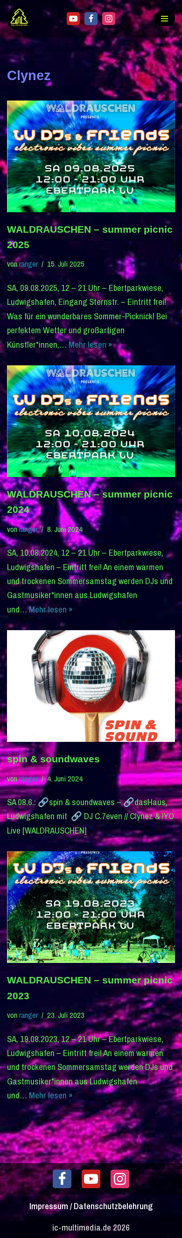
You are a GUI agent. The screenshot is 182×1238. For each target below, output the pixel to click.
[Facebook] (91, 18)
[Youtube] (73, 18)
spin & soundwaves (53, 759)
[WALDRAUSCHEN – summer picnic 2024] (91, 421)
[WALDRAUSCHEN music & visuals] (21, 19)
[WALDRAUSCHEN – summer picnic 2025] (91, 156)
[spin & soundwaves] (91, 686)
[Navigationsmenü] (164, 18)
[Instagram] (108, 18)
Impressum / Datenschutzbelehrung (91, 1206)
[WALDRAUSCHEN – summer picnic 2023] (91, 907)
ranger (28, 263)
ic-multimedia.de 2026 (91, 1227)
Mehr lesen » (90, 344)
